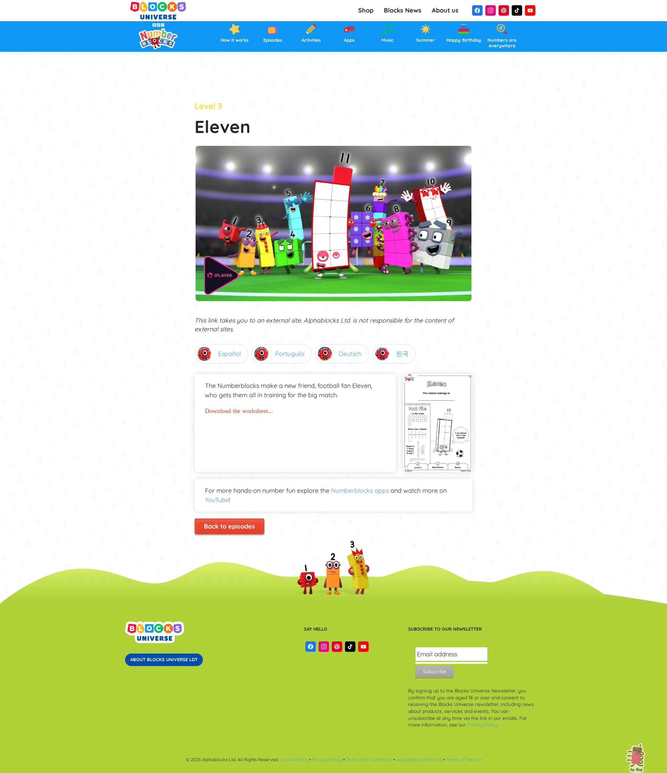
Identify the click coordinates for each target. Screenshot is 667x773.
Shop (365, 10)
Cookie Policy (294, 759)
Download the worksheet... (239, 410)
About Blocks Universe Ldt (164, 659)
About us (445, 10)
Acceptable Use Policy (419, 759)
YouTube (217, 500)
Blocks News (402, 10)
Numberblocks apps (360, 490)
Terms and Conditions (369, 759)
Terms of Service (463, 759)
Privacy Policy (482, 725)
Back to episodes (229, 526)
